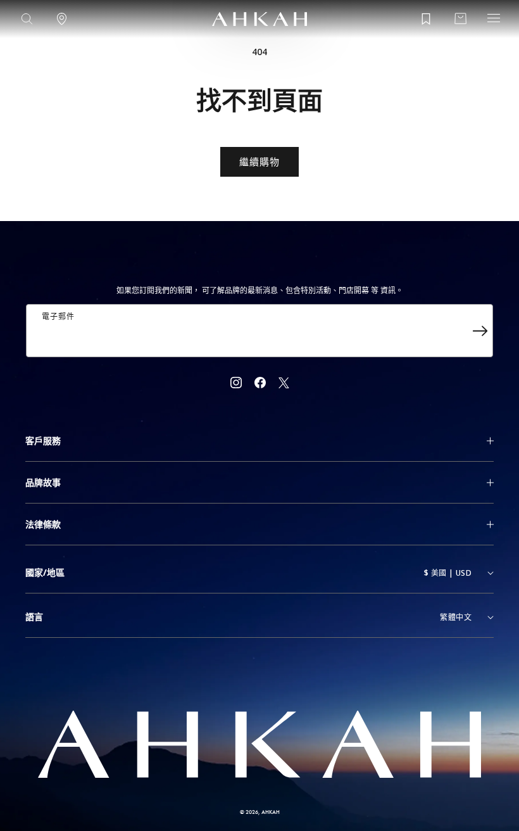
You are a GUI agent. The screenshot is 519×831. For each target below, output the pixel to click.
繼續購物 (259, 161)
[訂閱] (480, 330)
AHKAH (270, 811)
